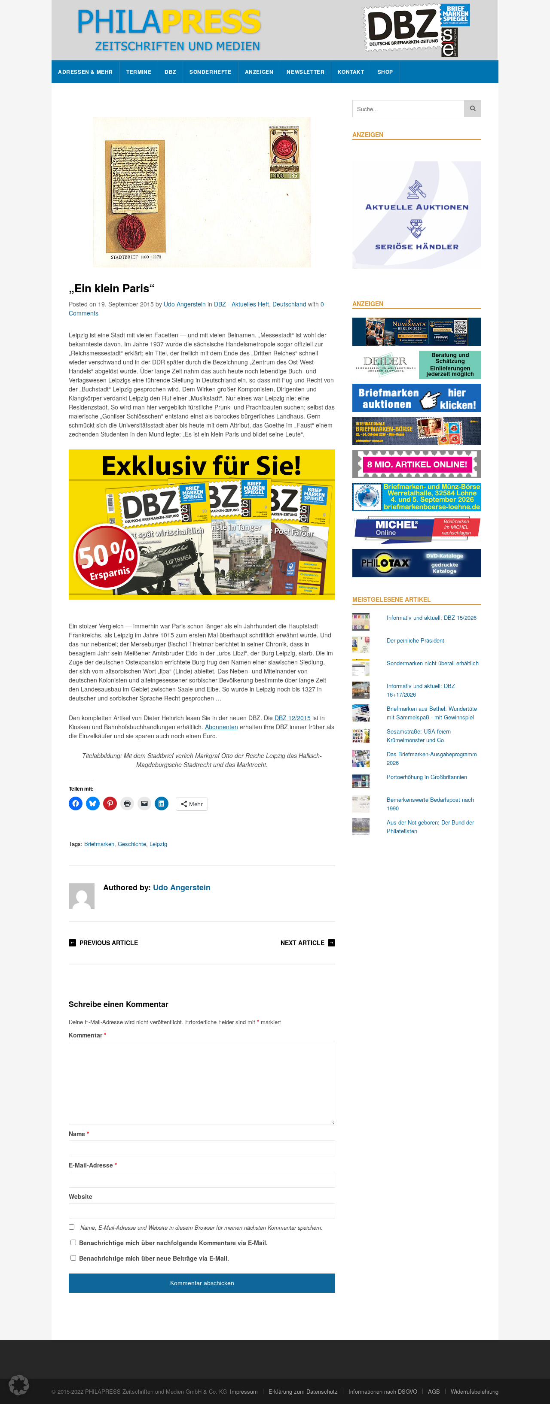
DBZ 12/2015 (292, 717)
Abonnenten (221, 726)
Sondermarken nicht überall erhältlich (433, 663)
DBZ (170, 72)
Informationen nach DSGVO (382, 1391)
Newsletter (305, 72)
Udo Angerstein (185, 304)
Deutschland (289, 304)
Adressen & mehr (85, 72)
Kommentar (87, 1035)
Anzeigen (259, 72)
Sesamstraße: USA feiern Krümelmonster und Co (419, 735)
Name (79, 1133)
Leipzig (158, 844)
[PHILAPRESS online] (275, 30)
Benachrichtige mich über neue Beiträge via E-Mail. (154, 1258)
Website (80, 1196)
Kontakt (351, 72)
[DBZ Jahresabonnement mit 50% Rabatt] (202, 597)
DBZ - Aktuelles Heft (241, 304)
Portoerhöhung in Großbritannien (427, 777)
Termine (138, 72)
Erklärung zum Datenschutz (303, 1391)
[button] (19, 1385)
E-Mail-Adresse (93, 1165)
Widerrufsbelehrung (474, 1391)
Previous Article (108, 942)
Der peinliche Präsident (415, 640)
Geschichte (132, 844)
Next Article (302, 942)
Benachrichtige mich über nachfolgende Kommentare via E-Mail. (173, 1242)
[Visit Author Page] (82, 896)
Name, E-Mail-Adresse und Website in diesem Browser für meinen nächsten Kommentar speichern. (201, 1227)
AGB (434, 1391)
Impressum (244, 1391)
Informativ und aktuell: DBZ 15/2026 (432, 617)
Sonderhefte (210, 72)
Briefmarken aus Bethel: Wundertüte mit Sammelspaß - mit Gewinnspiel (432, 712)
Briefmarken (99, 844)
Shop (385, 72)
